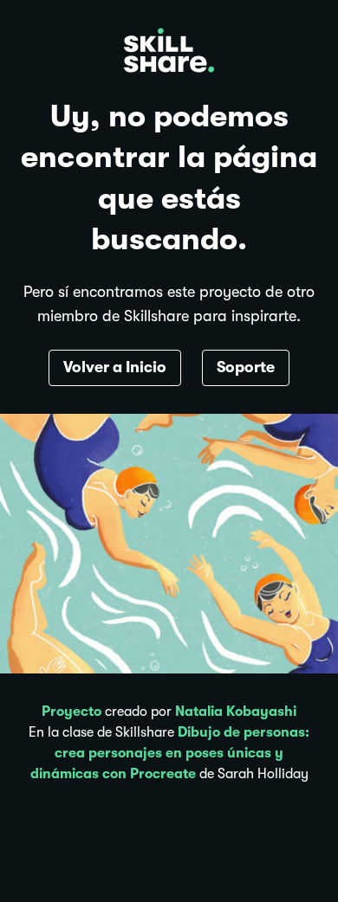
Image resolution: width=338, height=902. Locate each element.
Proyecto (71, 711)
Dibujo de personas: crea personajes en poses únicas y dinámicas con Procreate (170, 753)
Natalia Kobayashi (235, 711)
